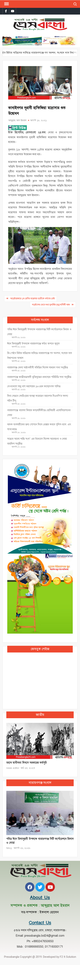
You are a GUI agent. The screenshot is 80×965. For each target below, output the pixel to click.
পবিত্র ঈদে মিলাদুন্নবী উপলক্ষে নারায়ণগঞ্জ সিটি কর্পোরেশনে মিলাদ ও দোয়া (39, 332)
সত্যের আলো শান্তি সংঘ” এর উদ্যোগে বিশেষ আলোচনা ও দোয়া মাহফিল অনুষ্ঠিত (37, 441)
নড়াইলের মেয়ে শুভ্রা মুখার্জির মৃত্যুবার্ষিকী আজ (51, 304)
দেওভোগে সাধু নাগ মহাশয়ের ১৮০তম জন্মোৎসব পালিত (34, 386)
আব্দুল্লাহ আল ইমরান (17, 120)
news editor (12, 768)
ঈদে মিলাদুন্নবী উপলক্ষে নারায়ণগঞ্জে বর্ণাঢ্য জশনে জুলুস (33, 343)
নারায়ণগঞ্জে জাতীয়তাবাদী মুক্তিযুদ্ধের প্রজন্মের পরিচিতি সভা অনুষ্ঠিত (39, 377)
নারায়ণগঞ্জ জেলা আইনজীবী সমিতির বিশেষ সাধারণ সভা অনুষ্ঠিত (37, 367)
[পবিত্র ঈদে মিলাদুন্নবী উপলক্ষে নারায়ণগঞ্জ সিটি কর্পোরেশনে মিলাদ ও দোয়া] (40, 812)
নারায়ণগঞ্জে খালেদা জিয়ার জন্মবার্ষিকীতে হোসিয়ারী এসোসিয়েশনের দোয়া (39, 413)
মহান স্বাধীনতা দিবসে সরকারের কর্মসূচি (26, 762)
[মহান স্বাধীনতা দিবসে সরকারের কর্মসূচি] (40, 740)
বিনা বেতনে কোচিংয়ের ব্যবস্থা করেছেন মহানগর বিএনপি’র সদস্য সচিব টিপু (37, 398)
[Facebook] (29, 887)
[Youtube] (50, 887)
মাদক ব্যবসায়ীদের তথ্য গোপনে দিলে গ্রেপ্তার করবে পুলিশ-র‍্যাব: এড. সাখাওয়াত (39, 427)
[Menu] (6, 4)
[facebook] (6, 11)
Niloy (9, 848)
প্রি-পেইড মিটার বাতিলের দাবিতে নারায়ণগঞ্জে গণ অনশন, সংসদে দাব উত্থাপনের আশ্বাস (39, 356)
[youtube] (12, 11)
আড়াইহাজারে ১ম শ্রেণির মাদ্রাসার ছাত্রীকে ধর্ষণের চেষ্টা (32, 298)
